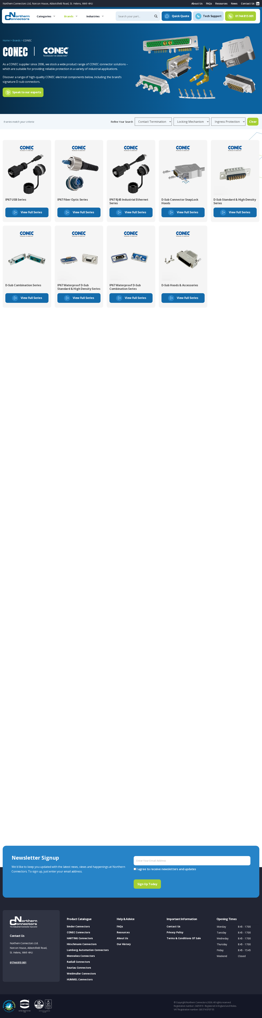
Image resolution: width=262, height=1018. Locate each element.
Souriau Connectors (79, 967)
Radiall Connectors (78, 961)
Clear (253, 122)
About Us (196, 3)
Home (6, 40)
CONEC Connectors (78, 932)
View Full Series (31, 212)
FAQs (209, 3)
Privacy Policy (175, 932)
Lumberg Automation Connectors (88, 950)
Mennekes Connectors (81, 956)
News (234, 3)
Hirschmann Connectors (82, 944)
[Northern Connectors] (18, 16)
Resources (221, 3)
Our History (124, 944)
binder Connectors (78, 926)
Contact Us (247, 3)
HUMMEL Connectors (80, 979)
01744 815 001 (18, 962)
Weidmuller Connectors (81, 973)
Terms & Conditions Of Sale (184, 938)
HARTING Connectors (80, 938)
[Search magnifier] (156, 16)
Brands (68, 16)
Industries (93, 16)
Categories (44, 16)
